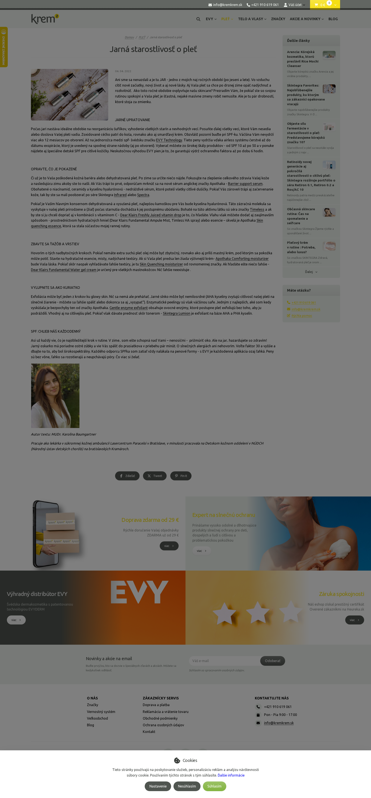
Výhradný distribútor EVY (37, 594)
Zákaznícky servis (161, 698)
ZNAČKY (278, 19)
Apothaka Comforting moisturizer (242, 258)
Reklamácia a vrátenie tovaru (166, 712)
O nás (92, 698)
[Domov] (45, 19)
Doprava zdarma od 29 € (150, 520)
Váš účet (295, 5)
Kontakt (149, 732)
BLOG (333, 19)
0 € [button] (325, 5)
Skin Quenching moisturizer (161, 264)
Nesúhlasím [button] (187, 786)
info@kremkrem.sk (306, 309)
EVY (209, 19)
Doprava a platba (156, 705)
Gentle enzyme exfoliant (128, 308)
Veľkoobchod (97, 718)
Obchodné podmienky (160, 718)
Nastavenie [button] (158, 786)
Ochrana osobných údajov (163, 725)
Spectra (143, 195)
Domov (129, 37)
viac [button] (166, 546)
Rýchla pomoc (302, 315)
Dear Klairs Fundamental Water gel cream (63, 270)
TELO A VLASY (250, 19)
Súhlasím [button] (214, 786)
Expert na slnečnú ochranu (223, 515)
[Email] (258, 723)
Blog (90, 725)
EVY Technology (169, 140)
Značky (92, 705)
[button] (335, 5)
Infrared (120, 195)
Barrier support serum (245, 184)
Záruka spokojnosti (341, 594)
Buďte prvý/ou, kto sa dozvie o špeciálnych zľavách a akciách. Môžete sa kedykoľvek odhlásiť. (131, 668)
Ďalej (309, 272)
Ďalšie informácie (231, 775)
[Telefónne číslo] (258, 707)
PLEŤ (228, 20)
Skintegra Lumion (176, 313)
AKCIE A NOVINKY (305, 19)
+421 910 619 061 (304, 302)
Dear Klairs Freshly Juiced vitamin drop (150, 215)
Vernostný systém (101, 712)
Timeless (257, 209)
